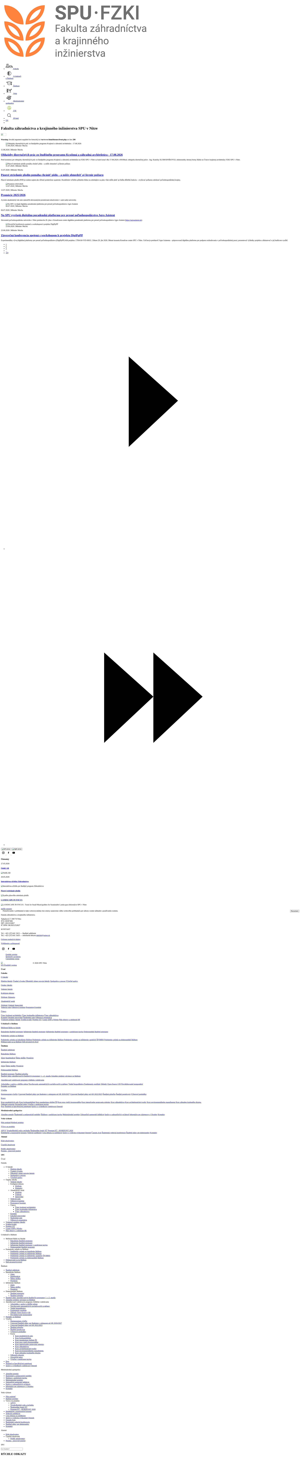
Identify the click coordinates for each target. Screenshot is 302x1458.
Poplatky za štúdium (8, 1086)
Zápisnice (11, 997)
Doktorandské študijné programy (96, 1032)
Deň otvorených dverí (30, 1042)
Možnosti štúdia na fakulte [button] (11, 1028)
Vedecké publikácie (34, 1133)
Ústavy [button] (3, 1011)
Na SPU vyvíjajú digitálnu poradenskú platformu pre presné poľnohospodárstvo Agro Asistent (58, 215)
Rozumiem (294, 911)
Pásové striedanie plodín (10, 891)
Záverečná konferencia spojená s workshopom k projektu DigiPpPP (42, 235)
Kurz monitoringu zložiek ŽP (46, 1102)
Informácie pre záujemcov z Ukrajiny (143, 1115)
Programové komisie (33, 1007)
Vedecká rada (6, 1007)
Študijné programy (8, 1074)
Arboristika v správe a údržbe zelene (14, 1084)
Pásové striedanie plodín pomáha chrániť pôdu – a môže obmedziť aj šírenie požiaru (52, 174)
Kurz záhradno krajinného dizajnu (188, 1102)
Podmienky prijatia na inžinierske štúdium (48, 1040)
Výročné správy (72, 981)
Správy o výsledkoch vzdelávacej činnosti (47, 1107)
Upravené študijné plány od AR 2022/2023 (86, 1094)
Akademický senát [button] (8, 1001)
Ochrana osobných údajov (11, 939)
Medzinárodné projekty (71, 1115)
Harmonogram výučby (9, 1094)
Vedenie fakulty (7, 989)
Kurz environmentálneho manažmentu (161, 1102)
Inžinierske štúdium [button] (8, 1062)
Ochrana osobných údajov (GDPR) (17, 963)
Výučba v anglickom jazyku (38, 1104)
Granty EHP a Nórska (50, 1020)
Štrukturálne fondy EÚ (38, 1131)
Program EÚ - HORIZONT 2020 (60, 1131)
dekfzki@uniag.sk (43, 935)
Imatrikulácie (10, 1058)
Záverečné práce (21, 1104)
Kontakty (161, 1115)
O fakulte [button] (4, 977)
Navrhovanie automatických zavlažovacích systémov (48, 1084)
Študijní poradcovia (123, 1094)
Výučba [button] (4, 1090)
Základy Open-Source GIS (111, 1084)
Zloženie (4, 997)
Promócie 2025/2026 (13, 194)
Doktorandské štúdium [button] (9, 1070)
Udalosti (11, 1005)
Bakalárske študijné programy (12, 1032)
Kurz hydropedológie (27, 1102)
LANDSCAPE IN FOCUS (11, 900)
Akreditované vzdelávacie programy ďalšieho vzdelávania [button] (22, 1080)
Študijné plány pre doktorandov (138, 1133)
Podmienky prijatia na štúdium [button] (12, 1036)
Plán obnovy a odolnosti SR (69, 1020)
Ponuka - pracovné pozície (11, 1151)
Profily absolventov (8, 1149)
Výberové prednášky (139, 1094)
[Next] (153, 549)
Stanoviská (19, 1005)
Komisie (4, 1018)
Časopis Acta (96, 1133)
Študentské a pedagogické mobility (27, 1115)
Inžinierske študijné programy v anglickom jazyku (64, 1032)
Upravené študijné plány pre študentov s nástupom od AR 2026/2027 (44, 1094)
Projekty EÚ (37, 1020)
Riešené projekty (17, 1123)
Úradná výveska (19, 981)
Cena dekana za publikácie (52, 1133)
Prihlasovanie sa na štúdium (11, 1042)
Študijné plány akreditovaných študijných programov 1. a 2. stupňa (26, 1076)
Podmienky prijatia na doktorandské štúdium (120, 1040)
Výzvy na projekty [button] (8, 1127)
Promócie (30, 1058)
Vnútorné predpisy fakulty (11, 1020)
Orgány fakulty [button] (6, 985)
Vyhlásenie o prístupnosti (10, 943)
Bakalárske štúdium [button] (8, 1054)
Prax (2, 1107)
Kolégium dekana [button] (7, 993)
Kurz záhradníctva (118, 1102)
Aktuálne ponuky (7, 1115)
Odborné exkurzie (7, 1104)
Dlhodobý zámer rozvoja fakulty (38, 981)
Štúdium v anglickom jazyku (51, 1115)
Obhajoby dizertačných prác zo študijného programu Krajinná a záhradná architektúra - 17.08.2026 (62, 154)
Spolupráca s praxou (57, 981)
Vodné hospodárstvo (76, 1084)
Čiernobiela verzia (12, 959)
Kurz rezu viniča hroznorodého (69, 1102)
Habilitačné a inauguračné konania (14, 1133)
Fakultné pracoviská (15, 1018)
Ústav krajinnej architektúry (11, 1015)
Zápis (3, 1058)
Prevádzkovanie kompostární (132, 1084)
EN (7, 120)
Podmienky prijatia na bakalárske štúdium (16, 1040)
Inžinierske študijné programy (35, 1032)
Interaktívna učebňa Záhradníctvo (15, 881)
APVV (3, 1131)
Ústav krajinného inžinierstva (33, 1015)
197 (7, 253)
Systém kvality (26, 1020)
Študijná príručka (21, 1074)
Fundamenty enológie (92, 1084)
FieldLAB (5, 868)
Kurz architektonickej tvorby (135, 1102)
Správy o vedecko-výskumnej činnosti (77, 1133)
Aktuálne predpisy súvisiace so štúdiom (65, 1076)
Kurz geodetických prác (10, 1102)
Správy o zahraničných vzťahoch (117, 1115)
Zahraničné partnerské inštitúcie (92, 1115)
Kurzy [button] (3, 1098)
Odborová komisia (18, 1007)
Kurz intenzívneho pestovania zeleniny (96, 1102)
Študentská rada (29, 1018)
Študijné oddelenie (8, 1050)
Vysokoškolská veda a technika (18, 1131)
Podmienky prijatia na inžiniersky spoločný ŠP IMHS (84, 1040)
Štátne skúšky (21, 1058)
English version (11, 955)
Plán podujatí (6, 1123)
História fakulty (7, 981)
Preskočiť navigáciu (13, 957)
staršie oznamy (6, 909)
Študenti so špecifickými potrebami (18, 1107)
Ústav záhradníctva (51, 1015)
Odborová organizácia (43, 1018)
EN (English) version (9, 965)
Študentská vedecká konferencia (114, 1133)
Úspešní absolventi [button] (8, 1145)
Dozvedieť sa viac (125, 911)
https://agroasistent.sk (133, 220)
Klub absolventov (7, 1141)
